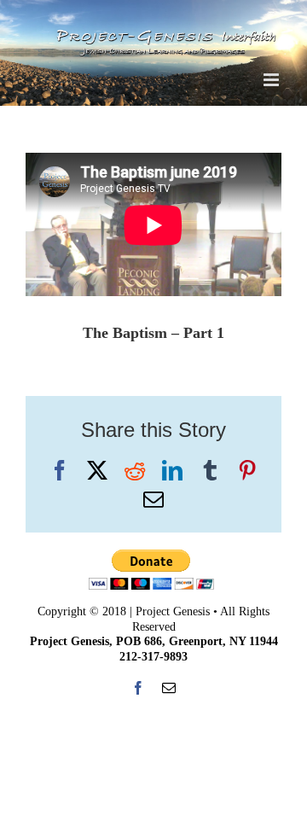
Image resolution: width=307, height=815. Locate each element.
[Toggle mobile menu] (272, 80)
